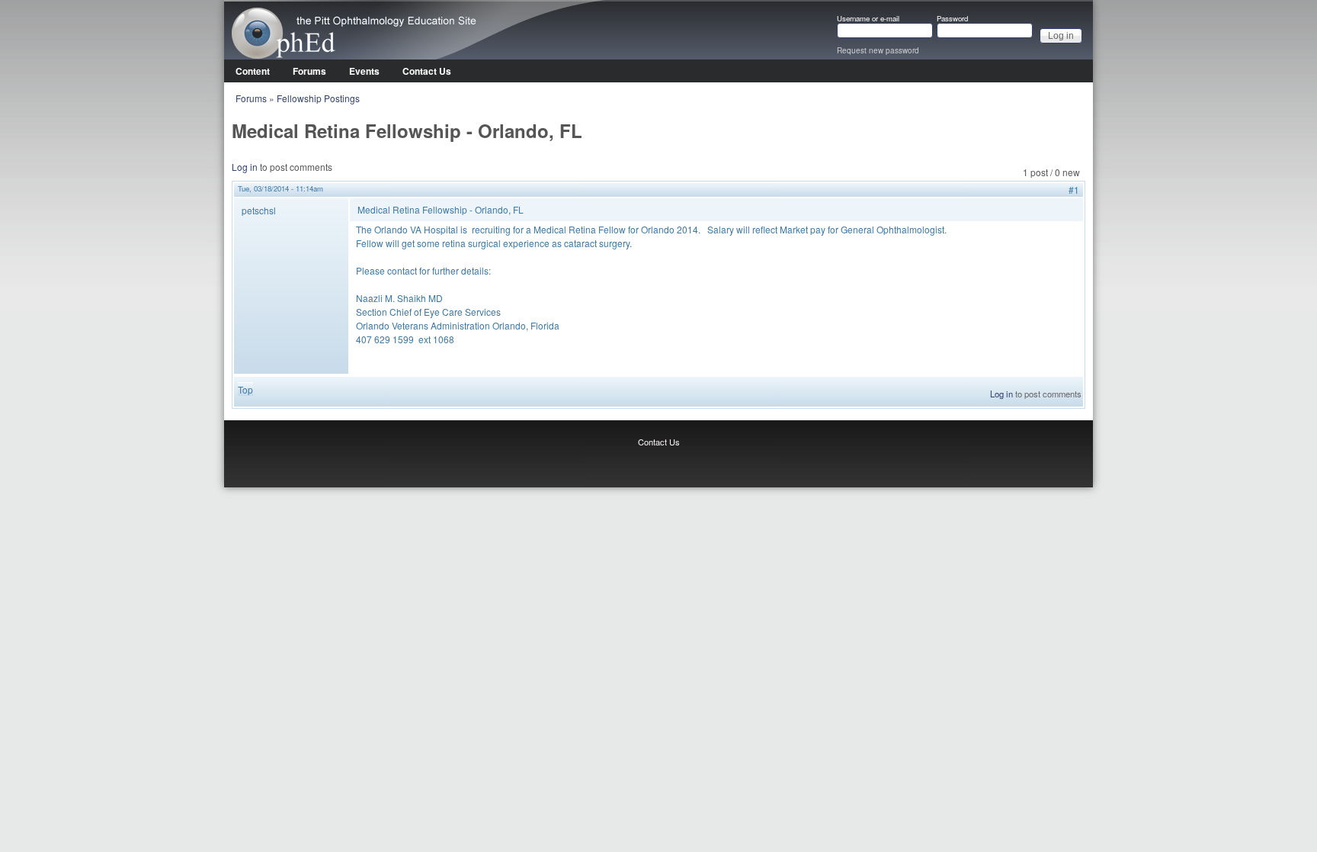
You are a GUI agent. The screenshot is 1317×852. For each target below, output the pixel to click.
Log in (245, 166)
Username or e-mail (868, 19)
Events (364, 71)
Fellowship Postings (318, 98)
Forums (309, 71)
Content (253, 71)
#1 (1074, 189)
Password (952, 19)
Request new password (878, 50)
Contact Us (426, 71)
